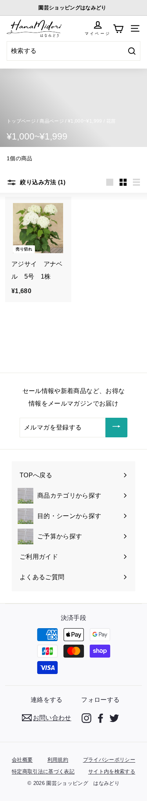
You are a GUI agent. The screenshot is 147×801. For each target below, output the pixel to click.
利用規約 (57, 760)
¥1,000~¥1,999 (85, 121)
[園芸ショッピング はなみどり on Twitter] (114, 718)
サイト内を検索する (111, 771)
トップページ (21, 121)
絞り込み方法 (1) (41, 182)
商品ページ (52, 121)
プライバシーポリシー (109, 760)
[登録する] (116, 427)
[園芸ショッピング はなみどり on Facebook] (100, 718)
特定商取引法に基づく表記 (43, 771)
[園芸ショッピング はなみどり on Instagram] (86, 718)
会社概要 (22, 760)
